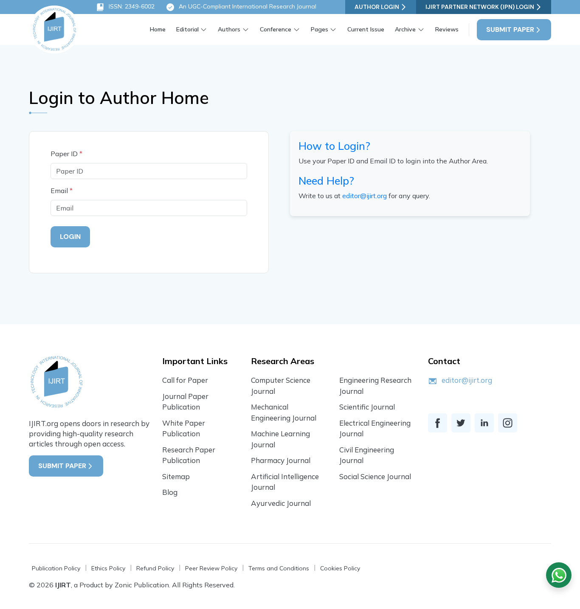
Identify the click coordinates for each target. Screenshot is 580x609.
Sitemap (176, 476)
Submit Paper (510, 29)
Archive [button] (405, 29)
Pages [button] (319, 29)
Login (70, 236)
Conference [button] (275, 29)
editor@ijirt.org (364, 195)
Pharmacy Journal (280, 460)
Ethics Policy (108, 568)
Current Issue (365, 29)
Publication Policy (56, 568)
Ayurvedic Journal (281, 503)
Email (62, 190)
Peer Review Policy (211, 568)
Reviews (447, 29)
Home (158, 29)
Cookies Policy (340, 568)
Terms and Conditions (278, 568)
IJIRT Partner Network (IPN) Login (479, 7)
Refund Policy (155, 568)
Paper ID (66, 153)
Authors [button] (229, 29)
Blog (169, 492)
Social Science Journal (375, 476)
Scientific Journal (367, 406)
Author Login (377, 7)
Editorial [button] (187, 29)
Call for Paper (185, 380)
